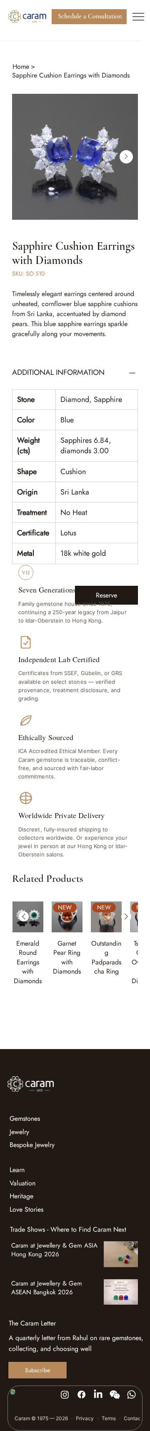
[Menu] (138, 16)
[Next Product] (126, 916)
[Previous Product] (24, 916)
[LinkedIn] (98, 1394)
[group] (75, 948)
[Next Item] (126, 156)
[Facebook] (81, 1394)
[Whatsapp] (131, 1394)
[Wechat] (115, 1394)
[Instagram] (65, 1394)
